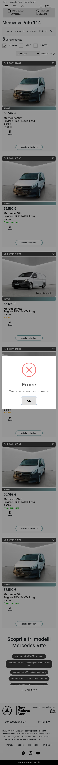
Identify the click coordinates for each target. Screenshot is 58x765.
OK (29, 400)
